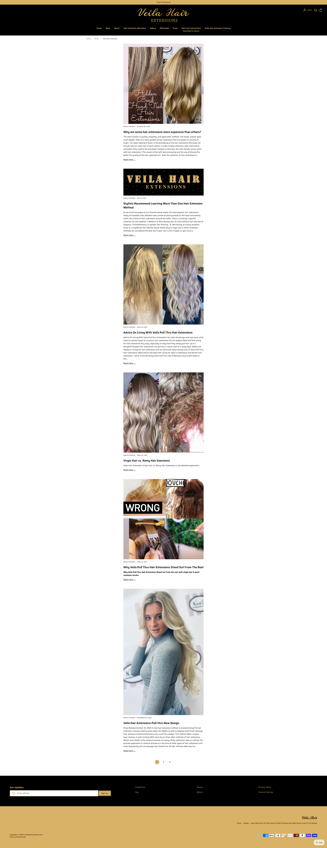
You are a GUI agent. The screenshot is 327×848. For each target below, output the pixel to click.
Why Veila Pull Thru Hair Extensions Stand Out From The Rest (163, 567)
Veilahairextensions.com (33, 834)
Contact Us (140, 787)
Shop (108, 28)
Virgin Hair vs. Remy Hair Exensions (146, 460)
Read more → (129, 159)
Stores (199, 787)
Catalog (246, 823)
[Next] (170, 763)
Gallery (153, 28)
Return (200, 792)
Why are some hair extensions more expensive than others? (162, 132)
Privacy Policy (264, 787)
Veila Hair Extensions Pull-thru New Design (151, 723)
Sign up (104, 793)
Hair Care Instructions (191, 29)
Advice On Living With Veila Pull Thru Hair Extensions (157, 332)
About (117, 28)
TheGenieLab (21, 837)
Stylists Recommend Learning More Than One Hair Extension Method (163, 205)
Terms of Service (265, 792)
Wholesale (164, 28)
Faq (137, 792)
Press (175, 28)
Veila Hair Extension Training (218, 28)
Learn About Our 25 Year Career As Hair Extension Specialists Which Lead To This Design (283, 823)
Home (99, 28)
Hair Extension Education (134, 28)
